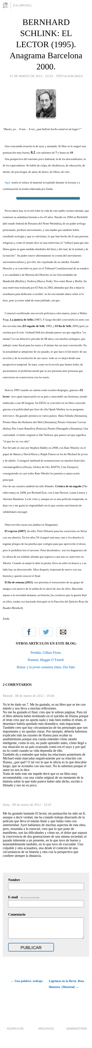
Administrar (76, 1028)
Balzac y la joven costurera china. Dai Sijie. (46, 667)
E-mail (24, 897)
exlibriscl (22, 5)
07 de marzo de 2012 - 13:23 (31, 76)
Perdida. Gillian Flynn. (46, 652)
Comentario (16, 914)
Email (63, 632)
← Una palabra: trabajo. (27, 981)
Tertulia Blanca (69, 76)
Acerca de (15, 1028)
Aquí (7, 182)
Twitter (46, 632)
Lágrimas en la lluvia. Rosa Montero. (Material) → (66, 984)
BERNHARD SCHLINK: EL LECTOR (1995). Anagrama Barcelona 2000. (46, 44)
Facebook (29, 632)
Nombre (14, 880)
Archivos (46, 1028)
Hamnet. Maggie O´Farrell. (46, 660)
